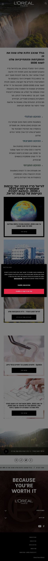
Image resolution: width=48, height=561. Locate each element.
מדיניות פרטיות (18, 278)
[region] (24, 280)
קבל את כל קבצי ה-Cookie (24, 291)
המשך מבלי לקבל (7, 267)
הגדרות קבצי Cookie (24, 285)
